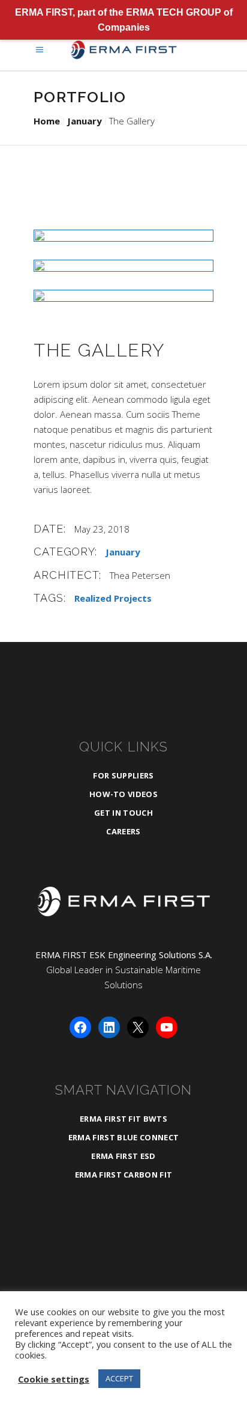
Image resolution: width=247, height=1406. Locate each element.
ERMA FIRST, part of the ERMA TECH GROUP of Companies (124, 19)
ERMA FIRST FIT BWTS (123, 1118)
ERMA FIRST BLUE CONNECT (123, 1137)
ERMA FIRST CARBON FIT (124, 1174)
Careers (123, 831)
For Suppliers (123, 775)
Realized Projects (113, 598)
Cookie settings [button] (53, 1379)
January (84, 121)
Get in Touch (123, 812)
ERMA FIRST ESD (123, 1156)
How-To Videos (123, 794)
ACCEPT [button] (119, 1378)
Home (47, 121)
